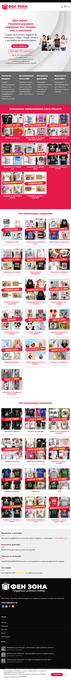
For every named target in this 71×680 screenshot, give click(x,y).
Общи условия (9, 668)
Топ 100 (4, 629)
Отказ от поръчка (60, 668)
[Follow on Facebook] (3, 606)
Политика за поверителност (25, 668)
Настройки (23, 676)
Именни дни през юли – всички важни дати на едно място (30, 653)
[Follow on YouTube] (13, 606)
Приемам (57, 674)
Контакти (5, 637)
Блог (3, 633)
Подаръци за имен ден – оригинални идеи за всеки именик (30, 647)
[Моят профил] (62, 7)
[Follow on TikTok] (9, 606)
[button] (65, 7)
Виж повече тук (60, 538)
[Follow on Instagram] (6, 606)
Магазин (4, 626)
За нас (3, 622)
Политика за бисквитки (45, 668)
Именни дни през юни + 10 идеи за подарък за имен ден (29, 659)
